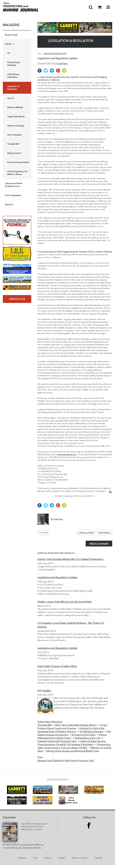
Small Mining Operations (13, 75)
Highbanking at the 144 (87, 738)
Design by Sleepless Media (26, 848)
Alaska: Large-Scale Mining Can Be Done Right (64, 602)
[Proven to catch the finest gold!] (17, 254)
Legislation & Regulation (13, 87)
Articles (8, 44)
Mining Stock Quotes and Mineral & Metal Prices (73, 751)
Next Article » (104, 533)
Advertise (22, 858)
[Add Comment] (46, 72)
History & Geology (15, 126)
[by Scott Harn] (50, 524)
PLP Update (44, 691)
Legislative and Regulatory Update (57, 577)
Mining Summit (14, 153)
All (8, 53)
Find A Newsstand (13, 195)
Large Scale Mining (16, 117)
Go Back (44, 533)
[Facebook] (40, 72)
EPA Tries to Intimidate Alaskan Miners (76, 725)
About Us (9, 205)
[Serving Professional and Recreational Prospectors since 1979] (17, 268)
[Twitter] (52, 72)
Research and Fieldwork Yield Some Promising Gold (65, 761)
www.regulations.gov (67, 455)
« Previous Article (86, 533)
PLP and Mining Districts (18, 162)
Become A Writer (80, 858)
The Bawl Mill (13, 144)
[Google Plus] (59, 72)
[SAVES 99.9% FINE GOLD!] (17, 287)
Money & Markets (15, 107)
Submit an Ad (17, 299)
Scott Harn (62, 64)
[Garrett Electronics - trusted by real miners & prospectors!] (74, 27)
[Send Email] (65, 72)
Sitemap (98, 858)
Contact (61, 858)
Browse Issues (11, 35)
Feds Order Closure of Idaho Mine (57, 666)
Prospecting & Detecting (13, 63)
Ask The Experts (14, 135)
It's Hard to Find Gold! (84, 735)
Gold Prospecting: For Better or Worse (17, 173)
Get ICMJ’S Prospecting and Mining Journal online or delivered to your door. (34, 826)
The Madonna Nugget (91, 732)
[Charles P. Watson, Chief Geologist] (17, 279)
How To (10, 98)
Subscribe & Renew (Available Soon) (13, 185)
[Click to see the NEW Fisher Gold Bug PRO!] (17, 230)
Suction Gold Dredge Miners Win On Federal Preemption (70, 559)
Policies (47, 858)
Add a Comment (99, 543)
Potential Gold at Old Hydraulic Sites (56, 741)
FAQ (35, 858)
